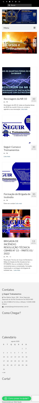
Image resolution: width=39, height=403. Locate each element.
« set (3, 372)
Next (34, 43)
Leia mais (24, 109)
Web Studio (18, 402)
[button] (16, 398)
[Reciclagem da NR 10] (19, 81)
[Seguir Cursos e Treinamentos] (19, 129)
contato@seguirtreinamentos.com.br (16, 306)
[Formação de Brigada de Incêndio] (19, 176)
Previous (4, 43)
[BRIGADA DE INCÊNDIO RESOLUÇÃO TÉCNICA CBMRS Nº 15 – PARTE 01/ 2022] (19, 223)
